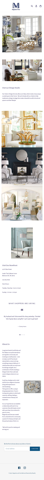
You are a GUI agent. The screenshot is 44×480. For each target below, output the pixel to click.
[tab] (20, 335)
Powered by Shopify (31, 473)
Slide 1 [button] (20, 335)
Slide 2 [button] (22, 335)
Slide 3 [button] (24, 335)
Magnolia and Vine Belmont (19, 473)
